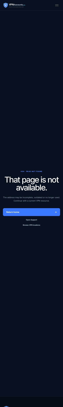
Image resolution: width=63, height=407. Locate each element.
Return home (31, 212)
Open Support (31, 220)
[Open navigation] (57, 5)
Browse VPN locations (31, 225)
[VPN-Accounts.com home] (19, 5)
